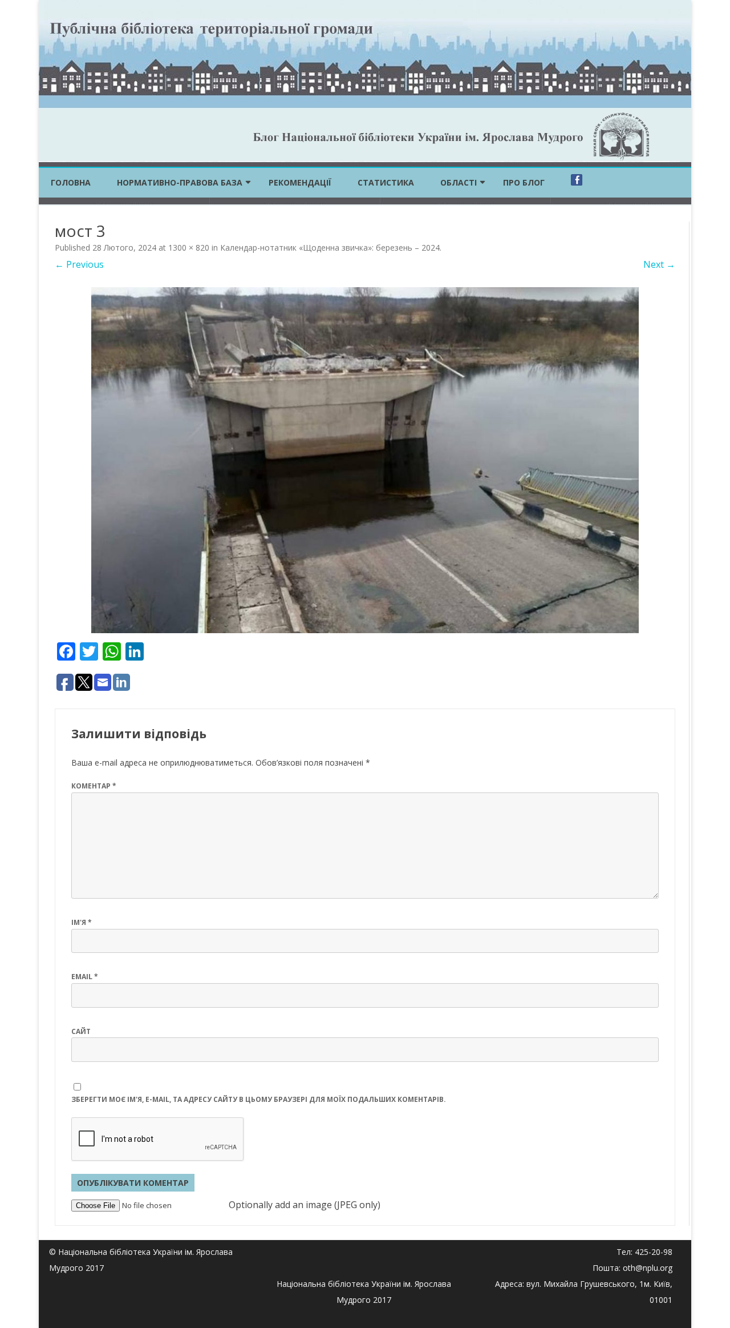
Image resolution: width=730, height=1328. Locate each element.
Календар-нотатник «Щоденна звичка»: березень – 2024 (330, 247)
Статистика (386, 182)
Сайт (81, 1031)
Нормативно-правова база (179, 182)
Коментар (93, 786)
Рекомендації (300, 182)
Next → (659, 264)
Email (84, 976)
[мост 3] (365, 460)
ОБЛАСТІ (458, 182)
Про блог (524, 182)
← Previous (79, 264)
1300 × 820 (188, 247)
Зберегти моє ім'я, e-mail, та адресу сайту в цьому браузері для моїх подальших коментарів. (258, 1099)
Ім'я (81, 922)
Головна (71, 182)
